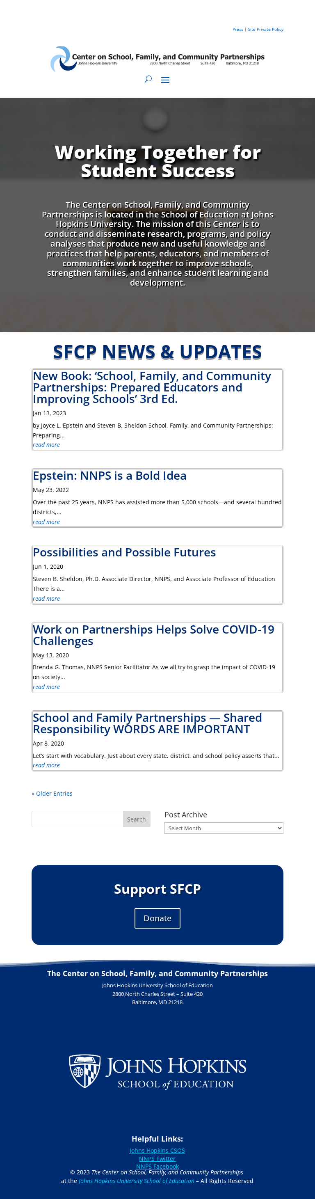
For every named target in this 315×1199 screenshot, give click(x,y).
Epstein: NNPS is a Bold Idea (110, 475)
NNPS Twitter (157, 1158)
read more (46, 444)
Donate (157, 918)
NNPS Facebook (157, 1166)
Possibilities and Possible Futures (124, 552)
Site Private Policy (265, 29)
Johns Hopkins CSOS (157, 1150)
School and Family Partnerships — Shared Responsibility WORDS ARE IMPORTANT (147, 723)
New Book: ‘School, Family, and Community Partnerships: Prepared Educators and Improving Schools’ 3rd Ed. (152, 387)
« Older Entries (52, 793)
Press (238, 29)
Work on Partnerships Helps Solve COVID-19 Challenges (153, 634)
